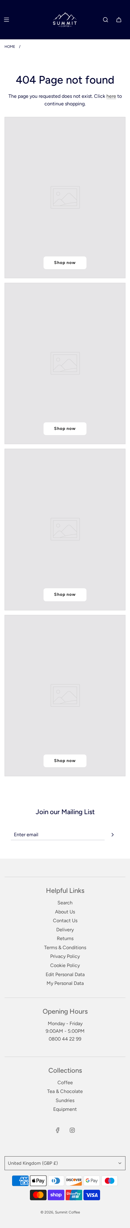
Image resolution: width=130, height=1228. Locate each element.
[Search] (105, 19)
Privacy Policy (65, 956)
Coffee (65, 1082)
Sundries (65, 1100)
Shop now (65, 262)
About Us (65, 912)
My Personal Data (65, 983)
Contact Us (65, 920)
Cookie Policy (65, 965)
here (111, 96)
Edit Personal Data (65, 974)
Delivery (65, 930)
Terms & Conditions (65, 947)
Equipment (65, 1109)
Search (65, 903)
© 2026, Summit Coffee (60, 1212)
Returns (65, 938)
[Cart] (118, 19)
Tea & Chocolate (65, 1091)
